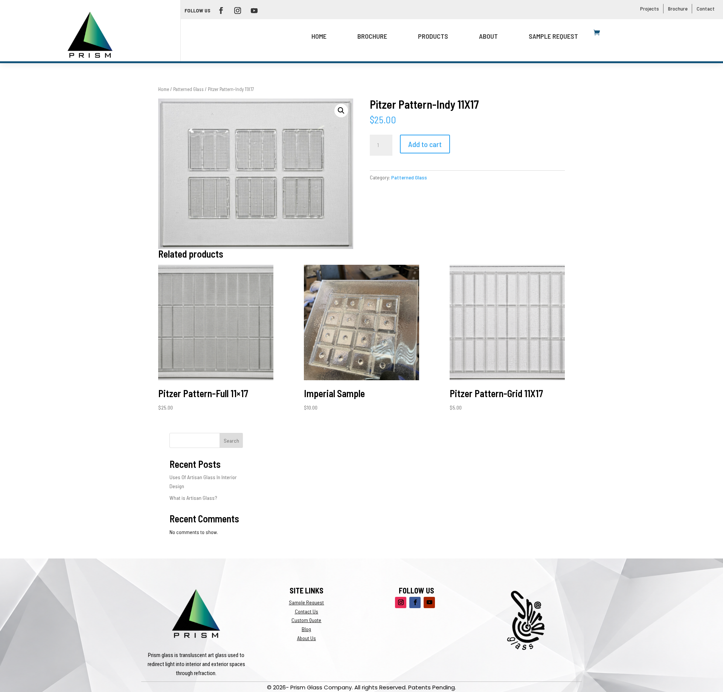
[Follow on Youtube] (254, 10)
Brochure (678, 8)
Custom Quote (306, 620)
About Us (306, 638)
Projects (649, 8)
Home (318, 36)
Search (231, 440)
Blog (306, 629)
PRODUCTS (433, 36)
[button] (341, 110)
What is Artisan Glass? (193, 498)
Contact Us (306, 611)
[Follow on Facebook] (221, 10)
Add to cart (425, 144)
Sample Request (553, 36)
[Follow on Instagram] (237, 10)
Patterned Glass (188, 89)
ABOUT (488, 36)
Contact (706, 8)
